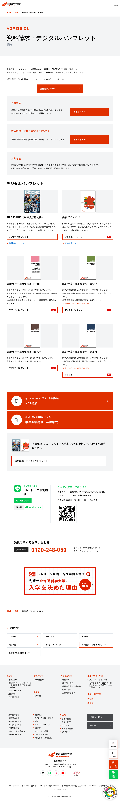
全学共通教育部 (94, 694)
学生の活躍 (66, 718)
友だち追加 (24, 500)
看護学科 (66, 679)
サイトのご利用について (50, 785)
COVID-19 (66, 732)
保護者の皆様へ (14, 718)
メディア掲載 (67, 728)
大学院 (90, 698)
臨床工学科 (67, 689)
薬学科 (38, 695)
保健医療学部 (66, 675)
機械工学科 (13, 679)
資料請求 (34, 785)
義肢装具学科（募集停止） (73, 686)
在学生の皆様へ (14, 721)
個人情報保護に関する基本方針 (74, 785)
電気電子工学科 (14, 690)
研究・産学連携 (41, 734)
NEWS (63, 714)
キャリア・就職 (41, 731)
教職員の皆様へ (14, 734)
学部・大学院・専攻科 (44, 718)
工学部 (10, 675)
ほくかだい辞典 (60, 789)
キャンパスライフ (42, 724)
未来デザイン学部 (95, 675)
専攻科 (90, 703)
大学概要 (38, 714)
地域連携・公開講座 (43, 737)
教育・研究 (66, 722)
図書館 (38, 728)
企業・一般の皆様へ (16, 731)
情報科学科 (40, 679)
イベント (65, 725)
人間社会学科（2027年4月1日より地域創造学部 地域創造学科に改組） (100, 685)
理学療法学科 (67, 683)
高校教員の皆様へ (15, 724)
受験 (37, 721)
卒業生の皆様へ (14, 728)
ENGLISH (92, 785)
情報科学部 (38, 675)
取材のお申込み (105, 785)
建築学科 (12, 693)
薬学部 (36, 691)
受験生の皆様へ (14, 714)
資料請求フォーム (17, 243)
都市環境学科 (14, 697)
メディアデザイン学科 (98, 679)
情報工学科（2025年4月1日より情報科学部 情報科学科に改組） (19, 685)
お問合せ (25, 785)
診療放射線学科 (68, 693)
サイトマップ (14, 785)
